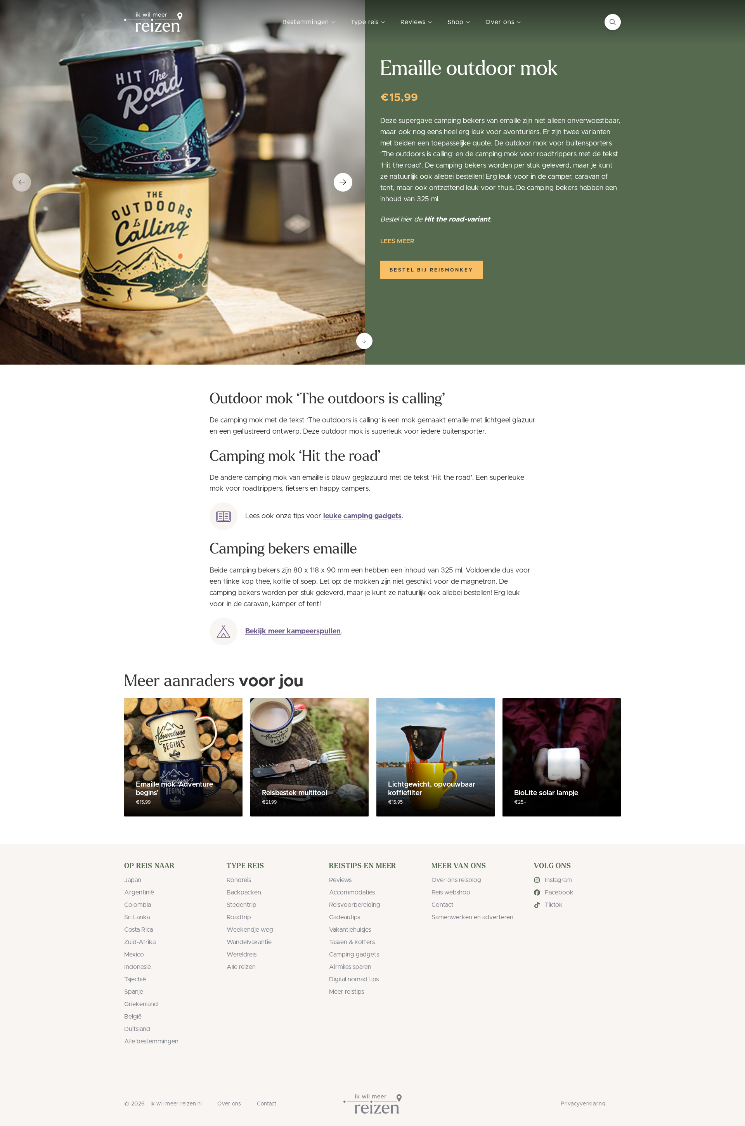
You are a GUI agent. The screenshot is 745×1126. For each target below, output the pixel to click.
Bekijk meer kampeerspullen (293, 631)
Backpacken (244, 892)
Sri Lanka (137, 917)
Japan (132, 880)
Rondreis (239, 880)
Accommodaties (352, 892)
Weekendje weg (250, 930)
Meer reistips (346, 992)
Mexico (134, 954)
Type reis (365, 22)
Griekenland (141, 1004)
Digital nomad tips (354, 979)
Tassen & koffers (352, 942)
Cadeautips (344, 917)
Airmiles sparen (350, 967)
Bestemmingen (305, 22)
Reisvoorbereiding (354, 905)
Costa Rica (138, 930)
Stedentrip (241, 905)
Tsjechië (135, 979)
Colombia (137, 905)
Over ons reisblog (456, 880)
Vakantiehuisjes (350, 930)
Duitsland (137, 1029)
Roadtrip (239, 917)
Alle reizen (241, 967)
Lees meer (397, 241)
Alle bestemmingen (151, 1041)
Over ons (499, 22)
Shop (455, 22)
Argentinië (139, 892)
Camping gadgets (354, 954)
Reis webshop (450, 892)
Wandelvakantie (249, 942)
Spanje (133, 992)
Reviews (412, 22)
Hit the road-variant (457, 219)
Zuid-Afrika (140, 942)
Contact (442, 905)
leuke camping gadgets (362, 516)
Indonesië (137, 967)
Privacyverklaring (583, 1104)
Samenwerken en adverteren (472, 917)
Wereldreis (241, 954)
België (133, 1017)
